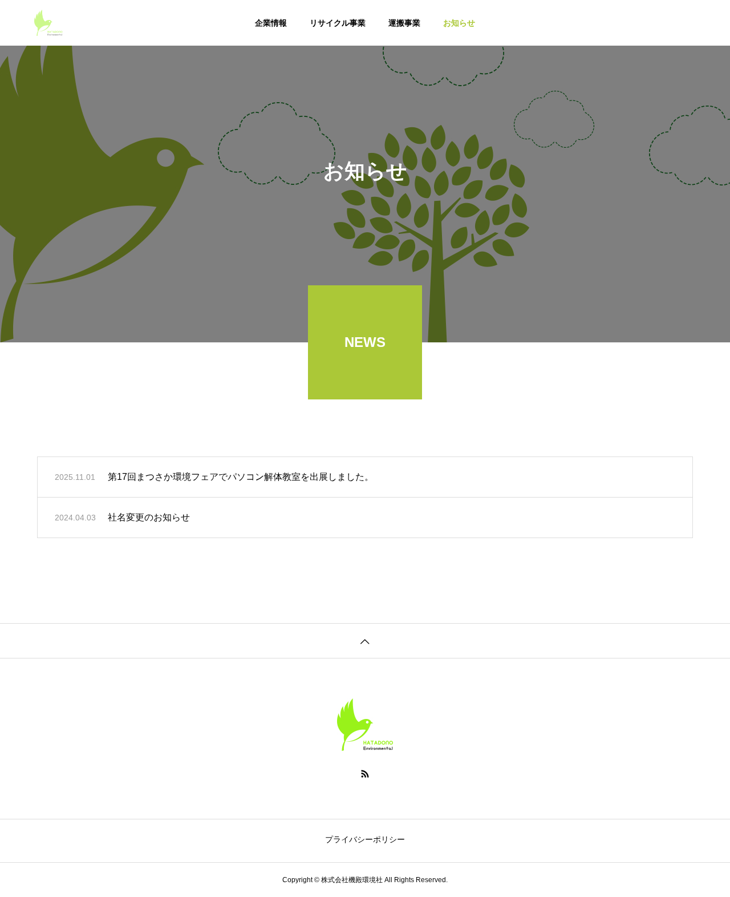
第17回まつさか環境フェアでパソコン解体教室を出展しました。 (241, 477)
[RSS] (365, 773)
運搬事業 (404, 22)
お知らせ (459, 22)
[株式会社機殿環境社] (48, 23)
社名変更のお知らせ (149, 517)
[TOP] (365, 640)
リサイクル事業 (338, 22)
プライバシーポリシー (365, 839)
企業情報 (271, 22)
